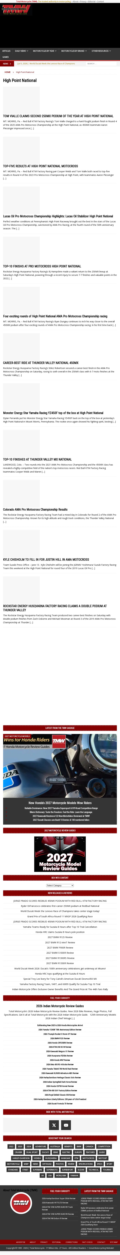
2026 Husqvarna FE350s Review (60, 1056)
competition (104, 1146)
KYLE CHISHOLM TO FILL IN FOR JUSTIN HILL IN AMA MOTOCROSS (46, 559)
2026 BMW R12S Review (60, 1038)
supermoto (52, 1169)
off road (47, 1164)
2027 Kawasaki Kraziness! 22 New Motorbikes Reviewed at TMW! (61, 816)
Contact (100, 1)
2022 (11, 1146)
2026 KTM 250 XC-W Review (60, 1047)
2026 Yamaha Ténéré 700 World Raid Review (60, 1069)
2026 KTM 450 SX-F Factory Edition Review (60, 1090)
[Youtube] (66, 1125)
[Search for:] (101, 63)
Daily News (20, 51)
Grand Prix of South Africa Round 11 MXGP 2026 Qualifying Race (60, 916)
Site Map (114, 1242)
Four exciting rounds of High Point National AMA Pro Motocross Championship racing (55, 316)
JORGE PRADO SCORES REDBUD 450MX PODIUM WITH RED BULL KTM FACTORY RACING (60, 900)
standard (13, 1169)
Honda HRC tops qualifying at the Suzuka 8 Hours (60, 973)
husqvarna (51, 1158)
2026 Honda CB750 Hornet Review (60, 1086)
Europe (78, 1152)
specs (99, 1164)
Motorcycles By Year (43, 51)
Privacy (83, 1)
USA (50, 1175)
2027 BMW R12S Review (60, 937)
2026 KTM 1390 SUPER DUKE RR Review (58, 1214)
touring (107, 1169)
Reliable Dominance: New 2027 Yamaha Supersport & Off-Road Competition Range (61, 808)
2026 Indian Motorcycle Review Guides (60, 1006)
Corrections (72, 1242)
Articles (6, 51)
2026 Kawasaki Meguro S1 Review (60, 1051)
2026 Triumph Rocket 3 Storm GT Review (60, 1034)
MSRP (26, 1164)
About (75, 1)
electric (66, 1152)
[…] (32, 128)
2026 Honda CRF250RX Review (60, 1043)
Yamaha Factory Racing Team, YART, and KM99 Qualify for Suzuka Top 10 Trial (60, 984)
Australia (55, 1146)
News (35, 1164)
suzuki (81, 1169)
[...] (73, 1018)
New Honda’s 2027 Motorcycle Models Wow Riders (60, 803)
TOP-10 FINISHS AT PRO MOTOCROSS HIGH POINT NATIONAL (42, 266)
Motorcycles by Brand (72, 51)
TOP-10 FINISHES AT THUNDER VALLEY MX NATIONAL (37, 459)
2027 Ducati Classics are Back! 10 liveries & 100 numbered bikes (61, 820)
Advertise (20, 1242)
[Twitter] (54, 1125)
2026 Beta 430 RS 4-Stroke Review (60, 1064)
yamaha (74, 1175)
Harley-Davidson (21, 1158)
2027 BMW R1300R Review (60, 963)
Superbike (37, 1169)
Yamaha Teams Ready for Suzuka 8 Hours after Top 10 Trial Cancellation (60, 926)
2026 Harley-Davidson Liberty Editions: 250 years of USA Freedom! (60, 1099)
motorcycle (13, 1164)
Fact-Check (87, 1242)
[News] (21, 100)
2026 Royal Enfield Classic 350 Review (60, 1095)
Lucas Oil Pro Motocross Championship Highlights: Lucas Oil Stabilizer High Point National (58, 216)
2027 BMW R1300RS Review (60, 958)
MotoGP (103, 1158)
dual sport (32, 1152)
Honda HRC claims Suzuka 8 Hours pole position (60, 932)
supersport (67, 1169)
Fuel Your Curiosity (60, 998)
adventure (40, 1146)
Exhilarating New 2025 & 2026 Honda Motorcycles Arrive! (60, 1025)
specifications (86, 1164)
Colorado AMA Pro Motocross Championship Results (35, 509)
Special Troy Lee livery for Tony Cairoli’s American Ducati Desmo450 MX (60, 978)
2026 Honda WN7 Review (60, 1060)
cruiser (18, 1152)
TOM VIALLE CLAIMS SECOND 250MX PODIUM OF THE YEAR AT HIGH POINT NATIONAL (58, 116)
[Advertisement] (75, 25)
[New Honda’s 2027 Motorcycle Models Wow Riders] (60, 795)
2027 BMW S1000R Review (60, 952)
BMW (79, 1146)
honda (37, 1158)
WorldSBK (61, 1175)
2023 (20, 1146)
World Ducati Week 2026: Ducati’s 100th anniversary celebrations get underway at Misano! (60, 968)
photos (60, 1164)
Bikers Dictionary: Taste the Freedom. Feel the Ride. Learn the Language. (61, 812)
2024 (29, 1146)
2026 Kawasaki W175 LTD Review (55, 1202)
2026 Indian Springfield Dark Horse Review (60, 1082)
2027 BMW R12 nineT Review (60, 942)
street (25, 1169)
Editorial (91, 1)
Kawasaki (65, 1158)
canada (89, 1146)
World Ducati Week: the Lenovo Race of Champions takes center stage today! (60, 911)
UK (42, 1175)
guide (102, 1152)
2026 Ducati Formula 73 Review (60, 1103)
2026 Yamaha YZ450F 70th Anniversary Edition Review (60, 1029)
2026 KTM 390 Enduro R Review (54, 1218)
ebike (55, 1152)
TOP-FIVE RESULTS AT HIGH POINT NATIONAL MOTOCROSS (40, 166)
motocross (88, 1158)
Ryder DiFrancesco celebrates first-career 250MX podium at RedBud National (60, 905)
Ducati (45, 1152)
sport (109, 1164)
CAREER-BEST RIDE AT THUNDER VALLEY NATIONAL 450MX (40, 363)
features (90, 1152)
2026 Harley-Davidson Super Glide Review (58, 1198)
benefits (68, 1146)
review (71, 1164)
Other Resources (100, 51)
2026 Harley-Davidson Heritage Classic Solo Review (60, 1077)
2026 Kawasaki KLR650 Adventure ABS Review (60, 1073)
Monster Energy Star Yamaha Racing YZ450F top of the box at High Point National (53, 413)
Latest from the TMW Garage (60, 728)
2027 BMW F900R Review (60, 947)
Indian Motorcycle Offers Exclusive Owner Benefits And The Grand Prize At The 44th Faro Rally (60, 989)
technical (94, 1169)
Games (5, 57)
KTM (76, 1158)
